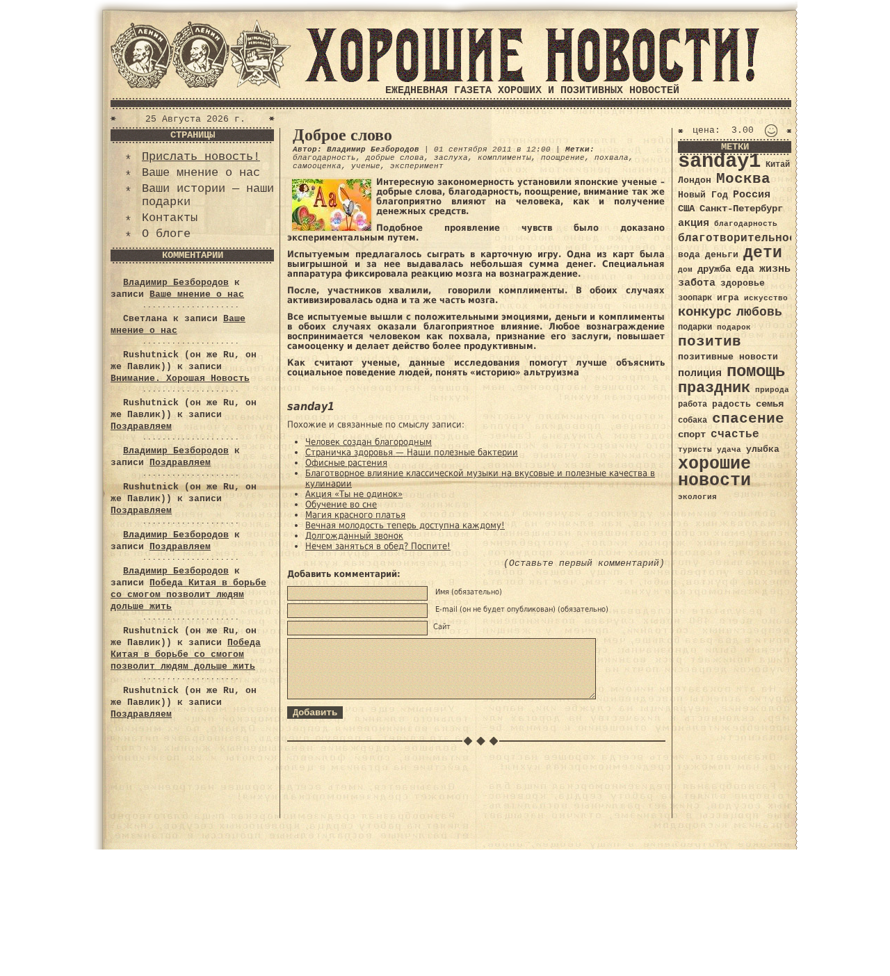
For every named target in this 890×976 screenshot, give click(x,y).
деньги (721, 255)
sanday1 (719, 161)
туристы (695, 449)
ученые (365, 166)
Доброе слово (342, 135)
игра (728, 298)
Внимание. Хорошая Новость (180, 378)
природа (772, 389)
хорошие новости (714, 472)
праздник (714, 388)
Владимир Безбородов (176, 282)
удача (729, 450)
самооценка (317, 166)
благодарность (324, 158)
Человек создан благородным (368, 442)
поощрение (563, 158)
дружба (714, 269)
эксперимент (417, 166)
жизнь (775, 269)
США (686, 208)
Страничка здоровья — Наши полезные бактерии (411, 452)
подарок (734, 327)
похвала (611, 158)
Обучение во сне (341, 504)
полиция (700, 373)
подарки (695, 327)
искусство (766, 298)
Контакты (169, 218)
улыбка (762, 449)
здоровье (742, 283)
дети (762, 253)
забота (696, 282)
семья (770, 403)
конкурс (704, 312)
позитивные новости (728, 357)
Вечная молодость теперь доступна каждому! (405, 525)
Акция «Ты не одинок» (354, 494)
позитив (709, 342)
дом (685, 270)
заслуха (451, 158)
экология (697, 497)
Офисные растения (346, 462)
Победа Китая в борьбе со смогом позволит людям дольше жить (188, 595)
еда (745, 269)
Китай (778, 165)
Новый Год (703, 195)
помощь (756, 371)
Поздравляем (141, 426)
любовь (759, 312)
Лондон (694, 180)
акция (693, 223)
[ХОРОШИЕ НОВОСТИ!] (531, 79)
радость (731, 404)
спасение (748, 419)
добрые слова (395, 158)
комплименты (504, 158)
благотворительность (744, 238)
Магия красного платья (355, 515)
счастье (735, 434)
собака (692, 420)
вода (689, 255)
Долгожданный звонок (354, 535)
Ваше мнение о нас (201, 172)
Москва (743, 179)
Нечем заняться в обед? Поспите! (378, 546)
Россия (751, 194)
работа (692, 404)
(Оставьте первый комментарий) (584, 563)
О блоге (166, 234)
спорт (692, 434)
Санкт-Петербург (741, 209)
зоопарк (695, 298)
